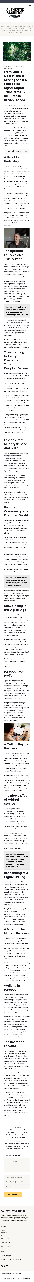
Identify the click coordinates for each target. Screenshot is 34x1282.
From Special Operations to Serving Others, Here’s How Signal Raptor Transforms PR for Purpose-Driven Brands (15, 86)
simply (6, 186)
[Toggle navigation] (30, 6)
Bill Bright (9, 66)
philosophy (11, 213)
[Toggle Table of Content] (25, 151)
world (9, 938)
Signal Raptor (9, 130)
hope (24, 970)
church (20, 342)
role (5, 763)
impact (21, 814)
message (7, 215)
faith (22, 267)
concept (24, 591)
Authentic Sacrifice (7, 26)
